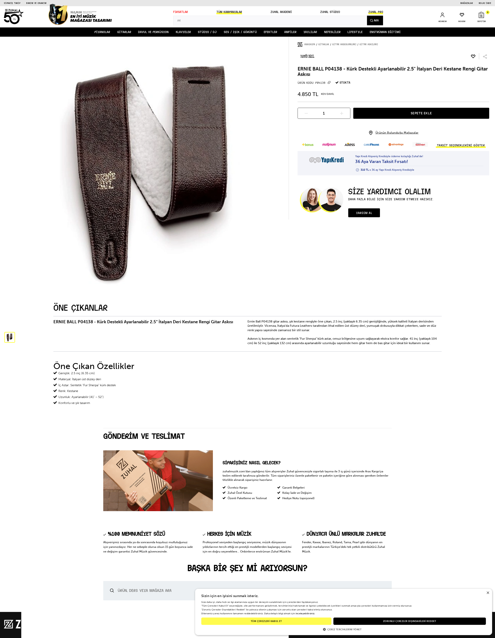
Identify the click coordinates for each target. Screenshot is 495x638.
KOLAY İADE (485, 3)
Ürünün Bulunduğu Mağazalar (397, 132)
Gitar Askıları (368, 44)
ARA (376, 20)
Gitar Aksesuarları (344, 44)
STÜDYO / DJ (207, 32)
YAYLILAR (310, 32)
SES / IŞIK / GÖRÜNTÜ (240, 32)
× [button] (487, 592)
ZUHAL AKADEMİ (281, 12)
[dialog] (343, 612)
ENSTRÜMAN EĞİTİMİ (385, 32)
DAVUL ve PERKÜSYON (153, 32)
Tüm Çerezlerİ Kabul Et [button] (266, 621)
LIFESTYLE (355, 32)
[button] (343, 629)
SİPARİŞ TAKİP (12, 3)
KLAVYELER (183, 32)
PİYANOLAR (102, 32)
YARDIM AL (364, 213)
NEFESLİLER (332, 32)
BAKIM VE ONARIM (36, 3)
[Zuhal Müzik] (27, 627)
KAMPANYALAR (229, 12)
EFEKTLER (270, 32)
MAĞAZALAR (466, 3)
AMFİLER (290, 32)
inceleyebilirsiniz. (305, 613)
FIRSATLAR (180, 12)
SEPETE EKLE (421, 113)
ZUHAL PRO (375, 12)
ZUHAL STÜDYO (330, 12)
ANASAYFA (309, 44)
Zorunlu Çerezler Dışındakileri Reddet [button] (409, 621)
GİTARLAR (124, 32)
